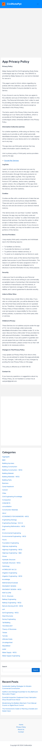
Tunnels (5, 636)
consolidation (7, 506)
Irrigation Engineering (9, 573)
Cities (4, 493)
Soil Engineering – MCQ (10, 613)
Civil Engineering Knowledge (12, 496)
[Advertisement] (21, 30)
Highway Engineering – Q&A (12, 553)
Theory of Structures (9, 629)
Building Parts (7, 480)
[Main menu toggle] (38, 4)
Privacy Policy (21, 727)
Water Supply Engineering (11, 656)
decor (4, 513)
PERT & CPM (6, 593)
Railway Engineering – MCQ (11, 603)
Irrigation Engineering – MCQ (12, 576)
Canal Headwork (8, 486)
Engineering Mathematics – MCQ (13, 526)
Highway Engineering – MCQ (12, 550)
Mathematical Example (10, 583)
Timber (4, 632)
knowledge (6, 579)
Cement (5, 490)
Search (4, 666)
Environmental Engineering (11, 533)
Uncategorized (7, 642)
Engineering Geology (9, 520)
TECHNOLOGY (7, 626)
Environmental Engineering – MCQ (14, 536)
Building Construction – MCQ (12, 470)
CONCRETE (6, 503)
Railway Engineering (9, 599)
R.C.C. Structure (7, 596)
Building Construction (9, 467)
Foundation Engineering (10, 543)
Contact (21, 732)
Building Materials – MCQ (10, 477)
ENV (3, 530)
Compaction (6, 500)
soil (3, 609)
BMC (4, 460)
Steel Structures (7, 616)
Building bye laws (8, 463)
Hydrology (5, 566)
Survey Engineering (9, 619)
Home (21, 725)
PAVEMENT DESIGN (9, 586)
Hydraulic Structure (8, 560)
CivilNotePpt (14, 3)
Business (5, 483)
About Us (21, 729)
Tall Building (6, 622)
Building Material (7, 473)
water (4, 649)
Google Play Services (11, 160)
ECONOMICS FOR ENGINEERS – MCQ (15, 516)
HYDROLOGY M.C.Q (9, 569)
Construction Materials (10, 510)
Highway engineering (9, 546)
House (4, 556)
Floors (4, 540)
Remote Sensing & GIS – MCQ (12, 606)
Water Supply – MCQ (9, 652)
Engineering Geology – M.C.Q (12, 523)
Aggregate (5, 457)
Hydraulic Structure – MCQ (11, 563)
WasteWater (6, 646)
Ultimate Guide (7, 639)
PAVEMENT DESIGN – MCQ (11, 589)
